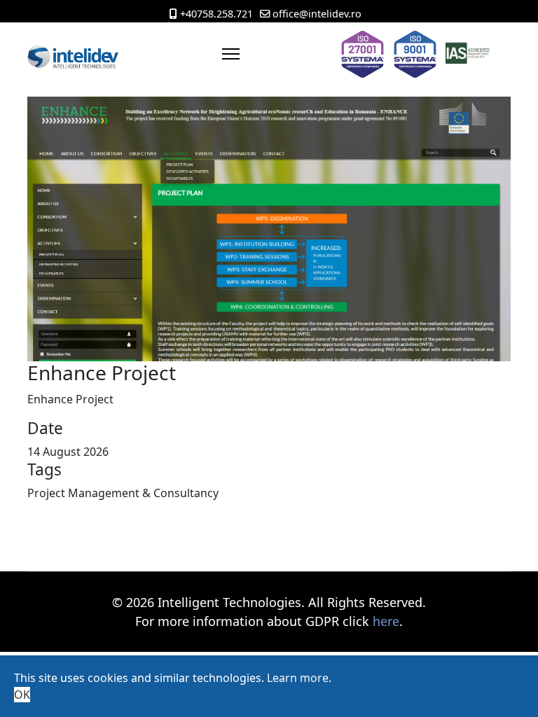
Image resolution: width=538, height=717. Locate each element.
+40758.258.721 (216, 13)
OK (22, 694)
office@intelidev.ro (317, 13)
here (386, 621)
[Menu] (231, 54)
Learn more (298, 677)
